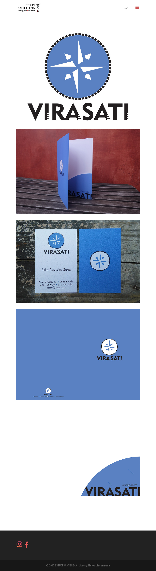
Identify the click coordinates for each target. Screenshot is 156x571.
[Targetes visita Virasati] (78, 261)
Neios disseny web (99, 565)
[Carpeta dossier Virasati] (78, 171)
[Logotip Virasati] (78, 76)
